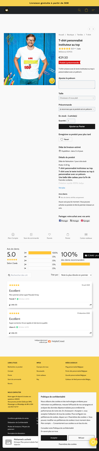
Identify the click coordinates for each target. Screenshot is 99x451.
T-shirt (88, 34)
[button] (6, 10)
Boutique (70, 34)
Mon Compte (13, 238)
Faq (38, 379)
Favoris (49, 238)
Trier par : (55, 275)
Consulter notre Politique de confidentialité (57, 428)
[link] (67, 443)
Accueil (61, 34)
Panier (67, 238)
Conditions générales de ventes (18, 418)
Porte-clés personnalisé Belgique (76, 371)
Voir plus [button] (62, 188)
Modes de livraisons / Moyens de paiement (19, 428)
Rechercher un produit (15, 367)
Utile (13, 305)
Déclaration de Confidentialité (18, 422)
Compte (10, 371)
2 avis (79, 49)
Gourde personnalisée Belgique (75, 375)
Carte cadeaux (41, 375)
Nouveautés (40, 371)
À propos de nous (42, 367)
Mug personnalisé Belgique (74, 367)
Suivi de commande (31, 238)
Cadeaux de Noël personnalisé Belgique (78, 379)
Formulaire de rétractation (16, 433)
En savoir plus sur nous (49, 431)
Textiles (80, 34)
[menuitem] (89, 29)
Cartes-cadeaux (86, 238)
